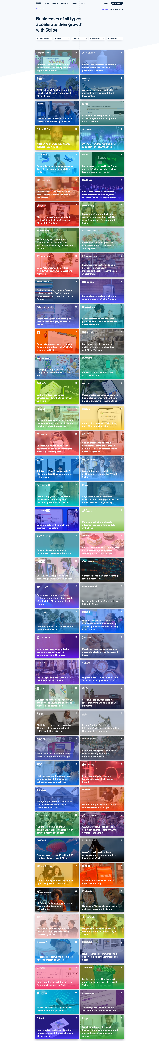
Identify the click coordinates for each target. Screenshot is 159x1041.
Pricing (83, 3)
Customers (40, 9)
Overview (105, 9)
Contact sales (116, 3)
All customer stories (116, 9)
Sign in (106, 3)
